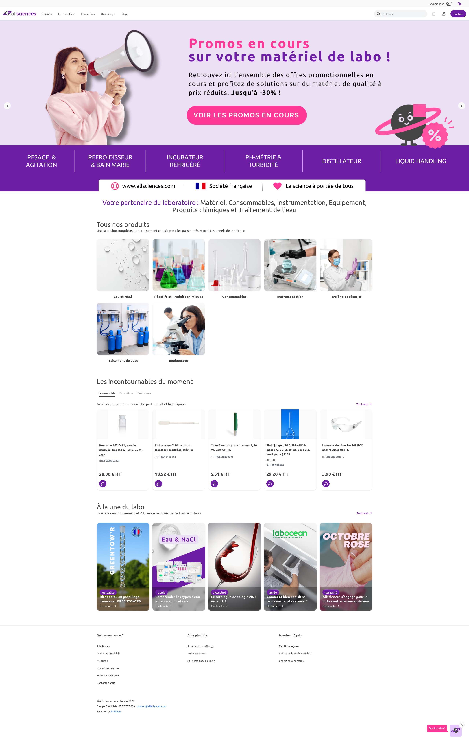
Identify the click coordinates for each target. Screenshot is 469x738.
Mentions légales (289, 646)
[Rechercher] (378, 14)
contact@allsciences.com (151, 706)
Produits (47, 13)
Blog (124, 13)
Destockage (108, 13)
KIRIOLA (116, 711)
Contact (458, 13)
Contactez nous (106, 682)
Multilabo (102, 660)
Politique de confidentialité (295, 653)
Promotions (88, 13)
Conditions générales (291, 660)
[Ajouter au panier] (102, 483)
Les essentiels (66, 13)
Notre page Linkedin (203, 660)
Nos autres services (108, 668)
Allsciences (103, 646)
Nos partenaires (196, 653)
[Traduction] (459, 3)
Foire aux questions (108, 675)
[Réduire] (462, 725)
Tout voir (362, 404)
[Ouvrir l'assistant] (456, 731)
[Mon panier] (433, 13)
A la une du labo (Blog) (200, 646)
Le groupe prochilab (108, 653)
